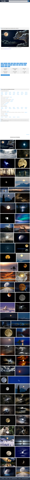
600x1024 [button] (22, 107)
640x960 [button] (7, 98)
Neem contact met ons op (25, 478)
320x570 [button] (22, 94)
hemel (14, 63)
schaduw (2, 66)
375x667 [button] (22, 108)
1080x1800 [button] (14, 108)
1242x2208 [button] (11, 101)
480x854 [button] (10, 107)
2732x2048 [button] (6, 114)
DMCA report (27, 134)
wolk (11, 63)
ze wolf (6, 66)
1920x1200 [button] (2, 94)
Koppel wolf (5, 63)
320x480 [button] (6, 108)
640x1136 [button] (13, 99)
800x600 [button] (14, 94)
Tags (9, 478)
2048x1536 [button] (26, 112)
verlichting (25, 63)
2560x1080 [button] (26, 93)
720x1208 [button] (18, 108)
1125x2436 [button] (7, 102)
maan (9, 63)
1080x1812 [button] (10, 108)
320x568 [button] (26, 108)
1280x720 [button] (10, 93)
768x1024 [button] (8, 111)
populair (3, 478)
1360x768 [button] (14, 93)
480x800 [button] (14, 107)
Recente (6, 478)
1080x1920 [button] (6, 107)
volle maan (21, 63)
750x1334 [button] (12, 100)
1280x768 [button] (6, 94)
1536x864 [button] (2, 93)
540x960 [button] (18, 107)
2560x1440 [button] (22, 93)
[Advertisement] (15, 8)
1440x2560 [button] (2, 108)
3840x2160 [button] (26, 94)
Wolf (1, 63)
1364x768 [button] (18, 94)
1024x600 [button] (10, 94)
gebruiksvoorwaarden (14, 478)
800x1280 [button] (26, 107)
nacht (9, 66)
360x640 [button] (18, 93)
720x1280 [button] (2, 107)
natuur (17, 63)
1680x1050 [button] (6, 93)
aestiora (19, 478)
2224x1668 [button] (6, 113)
